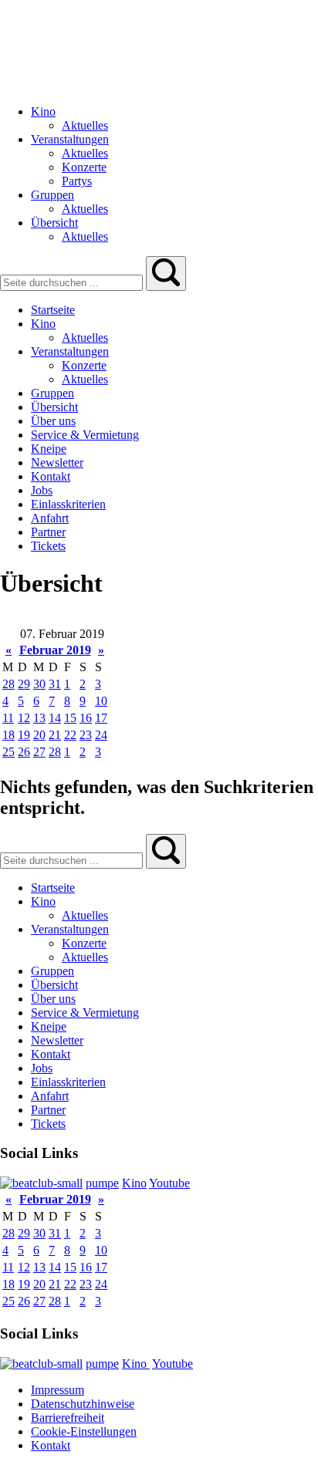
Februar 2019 (55, 650)
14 (55, 717)
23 (86, 734)
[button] (166, 273)
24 (101, 734)
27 (39, 751)
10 (101, 700)
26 (24, 751)
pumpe (102, 1183)
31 (55, 683)
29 (24, 683)
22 (70, 734)
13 (39, 717)
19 (24, 734)
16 (86, 717)
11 (8, 717)
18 (8, 734)
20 (39, 734)
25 (8, 751)
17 (101, 717)
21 (55, 734)
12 (24, 717)
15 (70, 717)
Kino (134, 1183)
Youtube (169, 1183)
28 (8, 683)
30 (39, 683)
